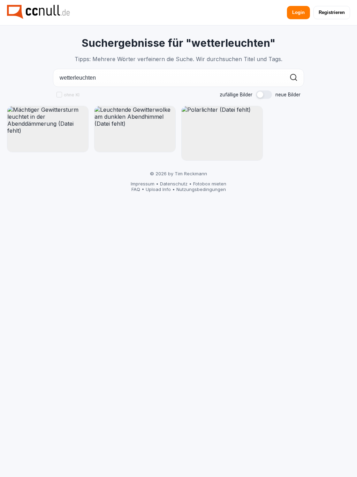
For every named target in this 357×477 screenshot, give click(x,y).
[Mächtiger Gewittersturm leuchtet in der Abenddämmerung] (47, 129)
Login (298, 12)
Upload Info (158, 189)
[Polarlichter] (222, 133)
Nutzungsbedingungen (201, 189)
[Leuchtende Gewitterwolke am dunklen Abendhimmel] (134, 129)
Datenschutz (174, 183)
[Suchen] (293, 78)
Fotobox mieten (209, 183)
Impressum (142, 183)
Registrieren (332, 12)
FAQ (135, 189)
